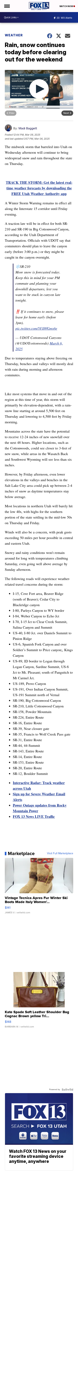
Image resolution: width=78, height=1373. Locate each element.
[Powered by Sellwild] (67, 1089)
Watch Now (66, 6)
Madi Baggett (27, 128)
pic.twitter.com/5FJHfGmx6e (36, 328)
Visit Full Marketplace (60, 853)
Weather (14, 35)
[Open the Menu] (6, 6)
